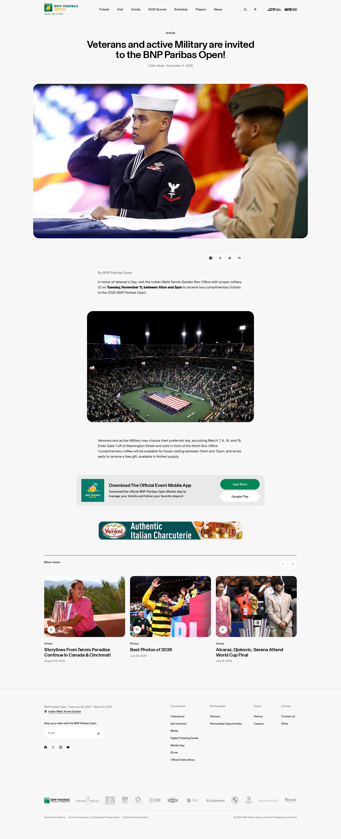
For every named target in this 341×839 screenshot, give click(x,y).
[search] (245, 9)
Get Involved (178, 723)
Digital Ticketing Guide (184, 738)
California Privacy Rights (135, 817)
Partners (215, 716)
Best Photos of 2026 (151, 649)
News (218, 9)
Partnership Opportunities (226, 723)
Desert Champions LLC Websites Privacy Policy (93, 817)
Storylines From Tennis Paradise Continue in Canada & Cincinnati (77, 652)
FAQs (284, 723)
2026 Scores (157, 9)
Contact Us (288, 716)
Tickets (104, 9)
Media (174, 730)
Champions (177, 716)
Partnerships (218, 706)
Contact (286, 706)
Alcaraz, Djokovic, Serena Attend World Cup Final (249, 652)
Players (201, 9)
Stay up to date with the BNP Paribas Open (70, 723)
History (258, 716)
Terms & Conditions (54, 817)
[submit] (98, 733)
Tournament (177, 706)
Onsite (135, 9)
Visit (120, 9)
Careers (259, 723)
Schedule (181, 9)
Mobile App (177, 745)
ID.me (174, 752)
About (257, 706)
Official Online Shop (182, 759)
